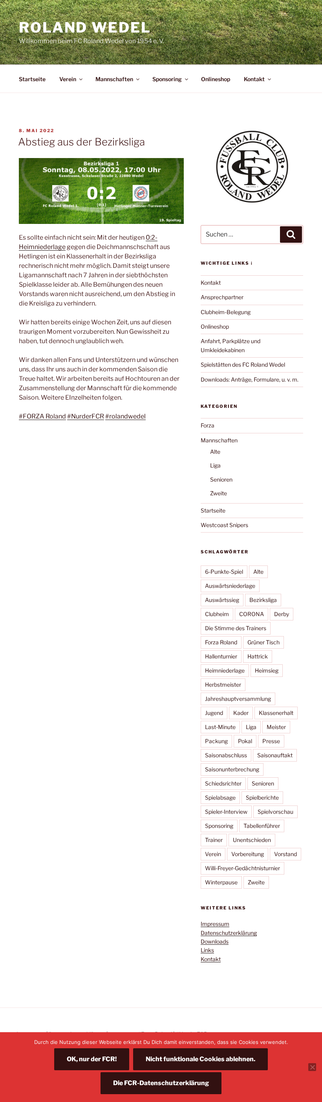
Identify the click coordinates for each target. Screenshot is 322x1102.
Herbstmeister (223, 684)
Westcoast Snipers (224, 525)
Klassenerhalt (276, 712)
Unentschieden (252, 840)
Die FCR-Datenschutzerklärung (161, 1083)
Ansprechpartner (222, 297)
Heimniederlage (225, 670)
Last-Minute (220, 727)
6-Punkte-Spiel (224, 571)
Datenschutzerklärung (229, 932)
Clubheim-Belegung (226, 312)
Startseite (32, 79)
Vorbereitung (247, 854)
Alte (215, 451)
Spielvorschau (275, 811)
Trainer (214, 840)
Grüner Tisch (263, 642)
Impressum (215, 923)
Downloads (215, 941)
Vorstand (285, 854)
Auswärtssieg (222, 599)
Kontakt (254, 79)
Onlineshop (215, 79)
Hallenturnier (221, 656)
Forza (207, 425)
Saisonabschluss (226, 755)
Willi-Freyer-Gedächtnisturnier (242, 868)
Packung (216, 741)
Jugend (214, 712)
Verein (67, 79)
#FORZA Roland (42, 416)
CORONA (251, 614)
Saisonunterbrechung (232, 769)
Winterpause (221, 882)
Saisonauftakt (275, 755)
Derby (281, 614)
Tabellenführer (261, 825)
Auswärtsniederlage (230, 585)
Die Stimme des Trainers (235, 628)
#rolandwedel (125, 416)
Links (207, 950)
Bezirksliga (263, 599)
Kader (241, 712)
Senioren (221, 479)
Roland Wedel (85, 27)
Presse (271, 741)
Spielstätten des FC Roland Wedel (243, 364)
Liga (215, 465)
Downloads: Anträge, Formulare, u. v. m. (249, 379)
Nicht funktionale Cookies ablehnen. (200, 1059)
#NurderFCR (85, 416)
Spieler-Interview (226, 811)
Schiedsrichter (223, 783)
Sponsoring (167, 79)
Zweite (218, 493)
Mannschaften (114, 79)
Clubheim (217, 614)
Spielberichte (262, 797)
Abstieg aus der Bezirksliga (81, 142)
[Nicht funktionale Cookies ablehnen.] (312, 1067)
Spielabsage (220, 797)
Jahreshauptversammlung (238, 698)
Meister (276, 727)
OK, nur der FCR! (92, 1059)
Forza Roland (221, 642)
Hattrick (257, 656)
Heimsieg (266, 670)
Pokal (245, 741)
